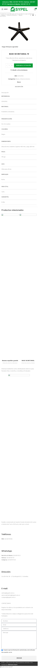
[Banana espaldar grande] (10, 286)
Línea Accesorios (7, 363)
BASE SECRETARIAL (28, 361)
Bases (33, 363)
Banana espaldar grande (10, 361)
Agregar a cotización (23, 65)
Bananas (15, 363)
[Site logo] (19, 9)
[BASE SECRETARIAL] (28, 286)
